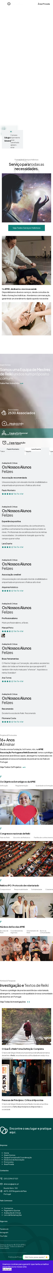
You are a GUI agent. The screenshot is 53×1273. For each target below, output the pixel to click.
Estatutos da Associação (14, 1160)
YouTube (3, 1236)
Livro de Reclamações (13, 1215)
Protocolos (9, 1162)
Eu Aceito (7, 1269)
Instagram (4, 1232)
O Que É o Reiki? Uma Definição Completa (23, 1048)
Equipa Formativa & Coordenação (18, 1157)
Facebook (4, 1229)
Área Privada (44, 4)
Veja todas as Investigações (13, 1001)
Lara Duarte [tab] (33, 450)
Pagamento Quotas (12, 1210)
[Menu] (3, 4)
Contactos (8, 1208)
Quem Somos (9, 1155)
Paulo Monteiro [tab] (9, 450)
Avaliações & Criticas (12, 1213)
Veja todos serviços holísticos (26, 228)
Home (6, 1153)
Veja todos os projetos (11, 767)
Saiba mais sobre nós (9, 383)
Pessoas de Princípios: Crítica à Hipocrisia (22, 1100)
